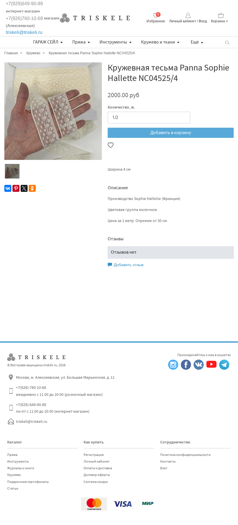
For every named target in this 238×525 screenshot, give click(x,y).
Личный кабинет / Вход (188, 21)
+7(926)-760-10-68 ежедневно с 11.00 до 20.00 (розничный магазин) (59, 391)
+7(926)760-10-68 (24, 18)
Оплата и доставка (98, 468)
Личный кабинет (97, 461)
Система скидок (96, 481)
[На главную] (95, 18)
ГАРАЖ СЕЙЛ (45, 42)
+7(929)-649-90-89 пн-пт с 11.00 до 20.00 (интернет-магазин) (52, 408)
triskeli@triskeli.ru (24, 32)
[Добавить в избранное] (110, 145)
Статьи (12, 488)
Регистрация (94, 454)
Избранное (156, 21)
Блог (163, 468)
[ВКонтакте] (7, 188)
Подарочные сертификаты (28, 481)
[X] (24, 188)
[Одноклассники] (32, 188)
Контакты (168, 461)
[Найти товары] (227, 42)
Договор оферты (97, 474)
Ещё (195, 42)
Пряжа (79, 42)
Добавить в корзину (170, 133)
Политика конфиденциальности (185, 454)
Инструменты (113, 42)
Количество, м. (121, 108)
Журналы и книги (20, 468)
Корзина (218, 21)
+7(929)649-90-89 (24, 3)
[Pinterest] (15, 188)
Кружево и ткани (158, 42)
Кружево (14, 474)
